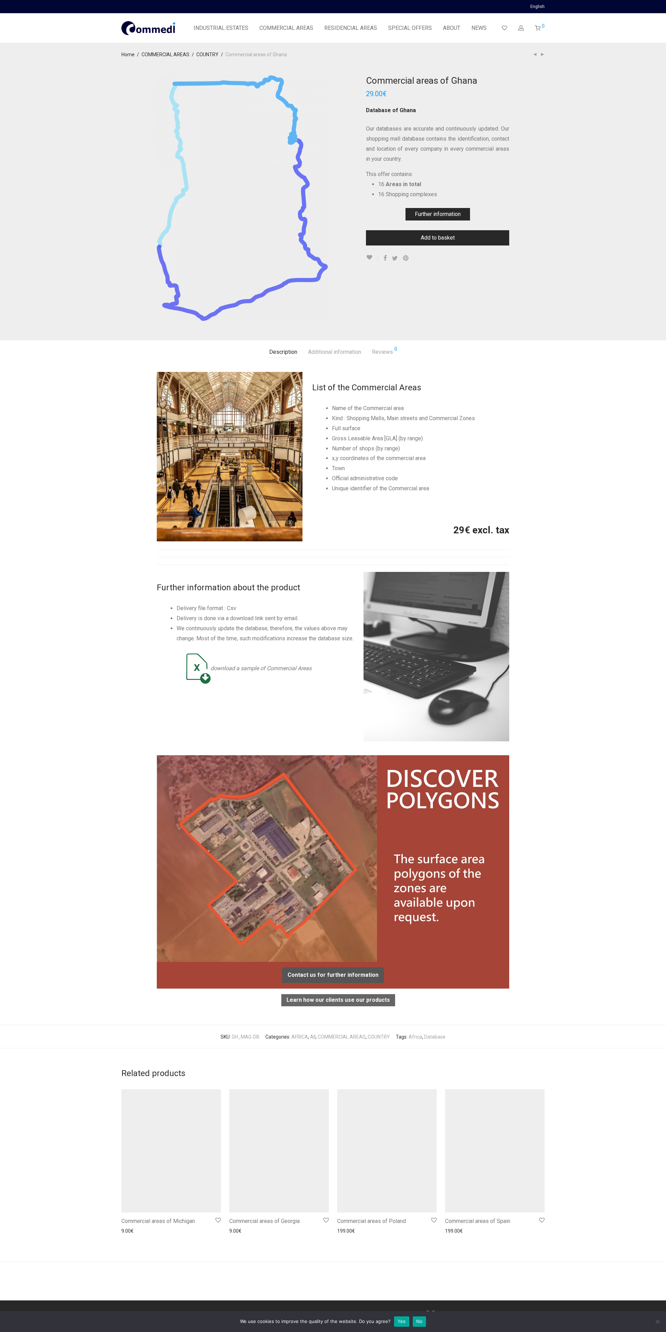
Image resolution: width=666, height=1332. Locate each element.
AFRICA (299, 1037)
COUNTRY (207, 54)
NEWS (479, 28)
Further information (438, 214)
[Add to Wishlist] (372, 257)
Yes (402, 1321)
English (537, 7)
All (313, 1037)
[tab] (283, 352)
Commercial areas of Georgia (264, 1221)
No (419, 1321)
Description (283, 352)
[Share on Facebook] (385, 258)
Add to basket (438, 237)
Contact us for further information (333, 975)
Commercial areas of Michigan (158, 1221)
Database (434, 1037)
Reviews (384, 351)
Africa (415, 1037)
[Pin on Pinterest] (406, 258)
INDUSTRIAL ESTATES (221, 28)
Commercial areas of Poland (371, 1221)
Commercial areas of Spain (477, 1221)
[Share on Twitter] (395, 258)
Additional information (334, 352)
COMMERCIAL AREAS (286, 28)
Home (128, 54)
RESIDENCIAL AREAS (350, 28)
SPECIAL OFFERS (410, 28)
